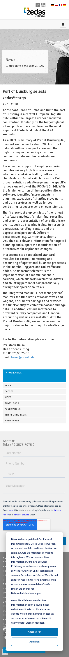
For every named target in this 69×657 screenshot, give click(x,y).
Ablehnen (34, 641)
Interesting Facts (16, 415)
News (8, 385)
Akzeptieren (34, 631)
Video (8, 397)
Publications (13, 409)
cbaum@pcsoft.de (22, 357)
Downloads (12, 403)
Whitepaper (12, 420)
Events (9, 391)
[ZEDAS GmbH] (35, 12)
